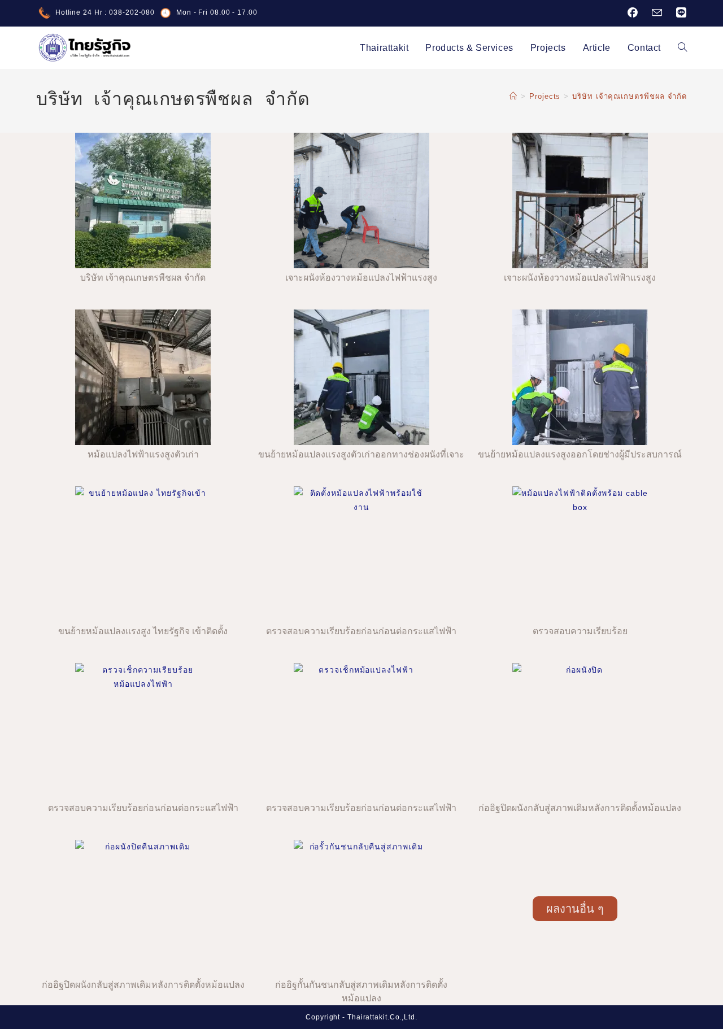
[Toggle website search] (682, 48)
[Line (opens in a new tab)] (678, 13)
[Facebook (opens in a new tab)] (633, 13)
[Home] (513, 96)
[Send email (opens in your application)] (657, 13)
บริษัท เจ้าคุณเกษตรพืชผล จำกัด (629, 96)
